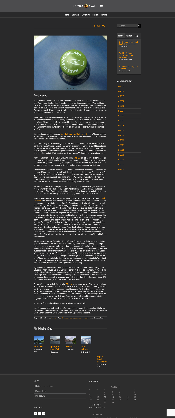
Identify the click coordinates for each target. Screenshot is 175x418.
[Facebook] (35, 413)
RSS (37, 381)
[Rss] (39, 413)
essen (72, 318)
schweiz (84, 318)
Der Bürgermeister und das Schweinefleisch (128, 43)
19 (135, 397)
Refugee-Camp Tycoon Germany (128, 68)
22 (105, 400)
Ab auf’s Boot (38, 347)
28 (98, 402)
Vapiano (77, 158)
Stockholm (68, 347)
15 (105, 397)
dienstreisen (66, 318)
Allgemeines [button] (97, 414)
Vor (103, 26)
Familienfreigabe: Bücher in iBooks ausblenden (126, 55)
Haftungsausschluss (43, 386)
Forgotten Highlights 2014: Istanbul (102, 359)
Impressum (40, 396)
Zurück (97, 26)
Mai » (98, 405)
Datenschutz (40, 391)
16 (113, 397)
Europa (53, 318)
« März (92, 405)
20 (90, 400)
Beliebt (120, 36)
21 (98, 400)
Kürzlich (129, 36)
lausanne (78, 318)
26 (135, 400)
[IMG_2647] (70, 63)
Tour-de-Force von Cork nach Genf (75, 134)
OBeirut (69, 284)
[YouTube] (43, 413)
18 (127, 397)
